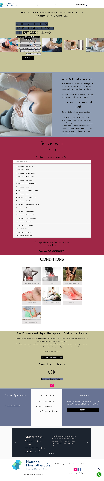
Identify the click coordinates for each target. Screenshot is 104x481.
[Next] (87, 442)
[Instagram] (52, 385)
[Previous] (15, 442)
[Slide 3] (53, 453)
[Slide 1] (49, 453)
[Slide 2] (51, 453)
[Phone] (99, 468)
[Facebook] (79, 469)
